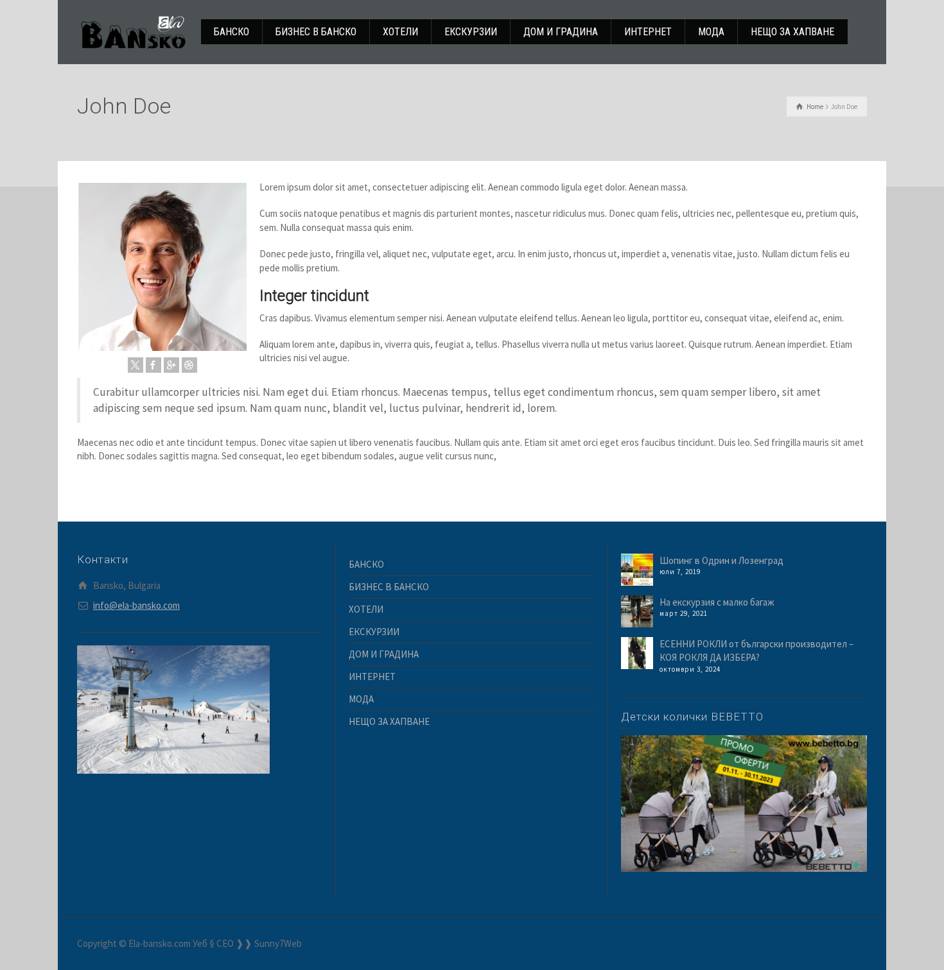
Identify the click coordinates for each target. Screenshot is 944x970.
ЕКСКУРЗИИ (374, 631)
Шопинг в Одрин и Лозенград (721, 560)
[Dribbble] (189, 365)
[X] (135, 365)
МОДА (361, 699)
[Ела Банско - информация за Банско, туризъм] (133, 31)
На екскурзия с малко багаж (717, 602)
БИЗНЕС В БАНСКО (389, 587)
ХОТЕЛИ (366, 609)
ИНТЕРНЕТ (372, 676)
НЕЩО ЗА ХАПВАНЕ (389, 721)
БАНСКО (366, 564)
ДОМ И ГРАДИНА (384, 654)
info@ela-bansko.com (136, 605)
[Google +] (171, 365)
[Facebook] (153, 365)
